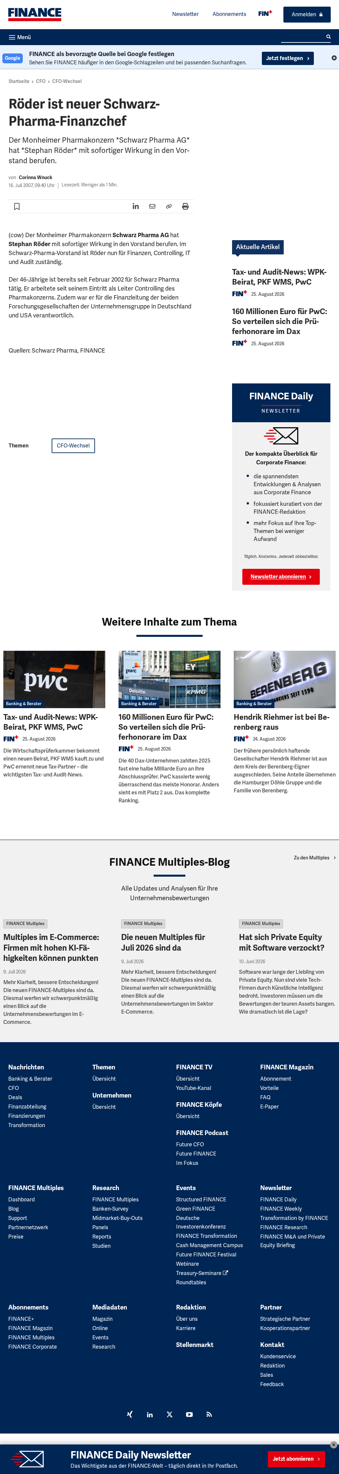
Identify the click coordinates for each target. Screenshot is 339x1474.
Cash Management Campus (209, 1245)
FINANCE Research (283, 1227)
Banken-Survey (110, 1209)
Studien (101, 1246)
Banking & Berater (23, 703)
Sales (266, 1375)
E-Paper (269, 1107)
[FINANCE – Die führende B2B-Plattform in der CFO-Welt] (34, 14)
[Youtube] (189, 1415)
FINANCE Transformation (206, 1236)
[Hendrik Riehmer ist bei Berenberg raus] (285, 679)
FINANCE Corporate (32, 1347)
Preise (16, 1237)
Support (17, 1218)
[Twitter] (169, 1415)
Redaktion (191, 1307)
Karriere (186, 1328)
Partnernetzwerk (28, 1227)
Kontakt (272, 1345)
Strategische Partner (285, 1319)
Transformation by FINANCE (294, 1218)
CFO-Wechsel (67, 81)
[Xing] (129, 1415)
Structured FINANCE (201, 1199)
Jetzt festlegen (285, 58)
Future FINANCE (196, 1154)
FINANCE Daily (278, 1199)
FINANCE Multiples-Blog (169, 862)
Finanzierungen (26, 1116)
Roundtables (191, 1282)
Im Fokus (187, 1163)
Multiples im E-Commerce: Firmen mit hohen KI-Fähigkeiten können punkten (51, 947)
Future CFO (190, 1144)
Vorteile (269, 1088)
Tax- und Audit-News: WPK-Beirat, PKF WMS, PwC (279, 277)
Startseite (19, 81)
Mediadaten (109, 1307)
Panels (100, 1227)
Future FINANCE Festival (206, 1254)
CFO (41, 81)
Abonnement (275, 1079)
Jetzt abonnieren (293, 1459)
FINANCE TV (194, 1067)
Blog (13, 1209)
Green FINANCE (195, 1209)
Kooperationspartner (285, 1328)
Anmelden (304, 14)
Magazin (102, 1319)
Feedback (272, 1384)
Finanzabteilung (27, 1107)
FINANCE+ (21, 1319)
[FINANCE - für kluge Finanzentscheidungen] (265, 13)
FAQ (265, 1097)
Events (186, 1188)
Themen (103, 1067)
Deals (15, 1097)
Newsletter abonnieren (278, 576)
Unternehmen (111, 1096)
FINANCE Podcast (202, 1133)
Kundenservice (278, 1356)
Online (100, 1328)
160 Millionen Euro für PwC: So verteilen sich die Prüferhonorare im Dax (279, 321)
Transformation (26, 1125)
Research (105, 1188)
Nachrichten (26, 1067)
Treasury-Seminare (199, 1273)
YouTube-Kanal (193, 1088)
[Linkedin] (149, 1415)
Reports (101, 1237)
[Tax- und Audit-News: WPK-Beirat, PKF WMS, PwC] (54, 679)
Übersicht (104, 1079)
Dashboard (21, 1199)
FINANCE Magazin (287, 1067)
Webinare (187, 1264)
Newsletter (185, 14)
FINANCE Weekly (281, 1209)
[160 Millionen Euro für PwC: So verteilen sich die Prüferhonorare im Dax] (169, 679)
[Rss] (209, 1415)
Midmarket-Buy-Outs (117, 1218)
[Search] (328, 37)
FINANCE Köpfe (199, 1105)
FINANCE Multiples (25, 923)
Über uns (187, 1319)
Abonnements (229, 14)
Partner (271, 1307)
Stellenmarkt (195, 1345)
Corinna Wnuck (35, 177)
